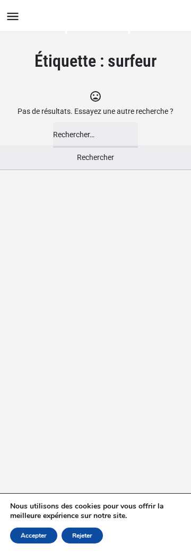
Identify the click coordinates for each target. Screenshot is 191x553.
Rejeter (82, 535)
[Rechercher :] (95, 134)
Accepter (34, 535)
